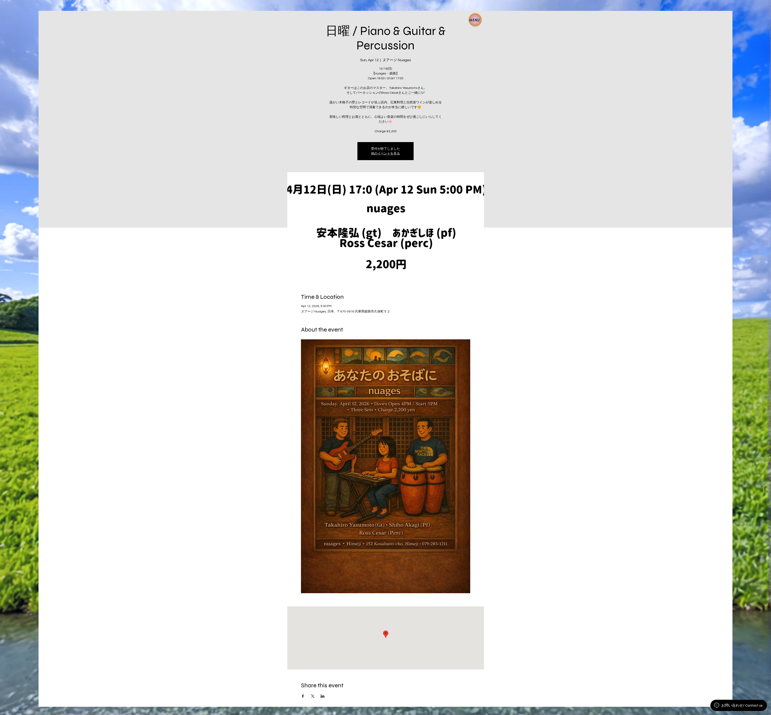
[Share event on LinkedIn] (322, 696)
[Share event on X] (313, 696)
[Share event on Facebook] (303, 696)
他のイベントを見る (385, 153)
